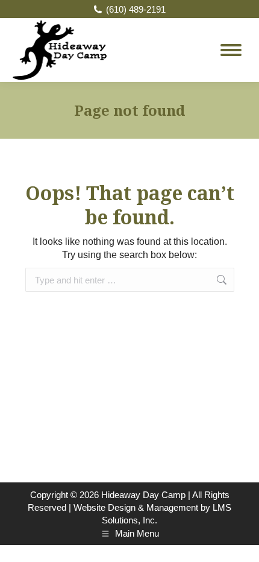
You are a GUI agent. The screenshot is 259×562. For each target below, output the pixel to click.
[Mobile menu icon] (231, 50)
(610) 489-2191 (135, 9)
